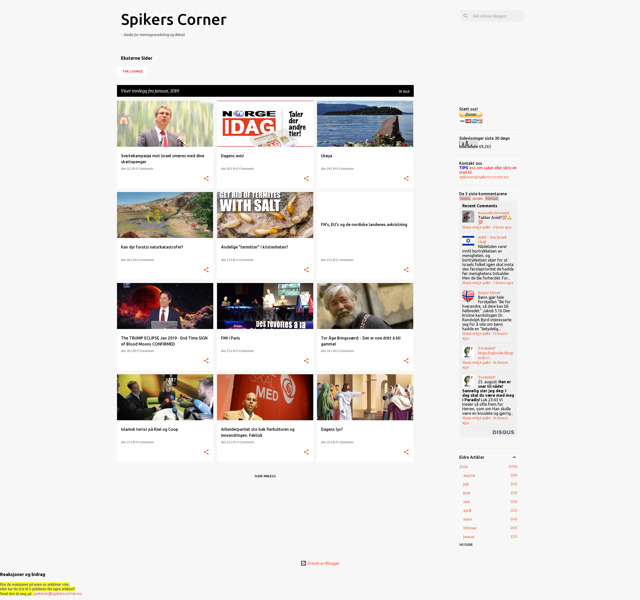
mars (467, 519)
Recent (478, 198)
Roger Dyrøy (489, 292)
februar (470, 528)
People (465, 198)
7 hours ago (503, 282)
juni (466, 493)
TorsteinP (487, 348)
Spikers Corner (173, 19)
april (467, 510)
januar (469, 536)
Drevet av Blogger (323, 563)
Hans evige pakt (476, 227)
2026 (463, 466)
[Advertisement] (434, 176)
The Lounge (132, 71)
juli (465, 484)
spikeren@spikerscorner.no (483, 177)
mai (466, 502)
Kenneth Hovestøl (493, 213)
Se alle (404, 91)
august (469, 475)
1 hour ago (502, 227)
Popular (492, 198)
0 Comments (144, 168)
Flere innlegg (265, 476)
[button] (206, 179)
